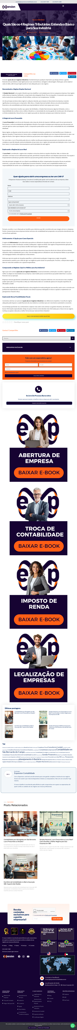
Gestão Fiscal (60, 754)
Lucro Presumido (49, 757)
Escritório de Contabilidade (23, 755)
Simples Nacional (42, 762)
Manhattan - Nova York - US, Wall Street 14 (49, 943)
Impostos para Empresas (25, 757)
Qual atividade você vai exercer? (17, 208)
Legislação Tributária (41, 757)
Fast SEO (34, 754)
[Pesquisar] (73, 338)
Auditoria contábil (13, 747)
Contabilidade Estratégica (41, 752)
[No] (75, 1026)
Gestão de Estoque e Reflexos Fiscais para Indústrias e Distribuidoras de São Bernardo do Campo (60, 727)
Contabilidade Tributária (8, 754)
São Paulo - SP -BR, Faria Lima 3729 (66, 930)
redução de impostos (47, 759)
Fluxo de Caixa (39, 754)
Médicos (63, 757)
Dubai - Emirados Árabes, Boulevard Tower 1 (66, 944)
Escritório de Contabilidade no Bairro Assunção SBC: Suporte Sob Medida (24, 726)
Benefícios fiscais (28, 747)
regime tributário (7, 762)
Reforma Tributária (57, 759)
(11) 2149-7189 (6, 949)
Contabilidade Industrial (64, 752)
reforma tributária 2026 (67, 759)
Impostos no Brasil (15, 757)
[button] (63, 6)
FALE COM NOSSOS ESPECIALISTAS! (38, 316)
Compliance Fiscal (43, 747)
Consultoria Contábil (55, 747)
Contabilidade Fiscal (53, 752)
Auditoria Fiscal (21, 747)
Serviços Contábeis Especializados (29, 761)
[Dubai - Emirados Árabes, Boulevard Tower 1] (59, 946)
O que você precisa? (13, 202)
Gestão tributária (67, 754)
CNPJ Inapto (35, 747)
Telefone (10, 196)
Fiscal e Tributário (39, 20)
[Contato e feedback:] (42, 978)
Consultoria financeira (14, 750)
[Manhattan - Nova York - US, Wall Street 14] (42, 945)
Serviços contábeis (17, 762)
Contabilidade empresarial (47, 750)
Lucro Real (56, 757)
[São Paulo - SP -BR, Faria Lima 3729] (59, 931)
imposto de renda (6, 757)
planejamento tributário (30, 759)
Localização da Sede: (52, 983)
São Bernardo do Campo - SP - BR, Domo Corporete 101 (48, 931)
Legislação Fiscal (33, 757)
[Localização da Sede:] (42, 984)
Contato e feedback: (52, 977)
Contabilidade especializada (30, 752)
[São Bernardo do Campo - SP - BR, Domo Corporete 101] (42, 932)
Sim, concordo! (32, 1027)
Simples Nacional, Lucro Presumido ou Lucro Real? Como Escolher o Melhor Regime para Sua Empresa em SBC (60, 713)
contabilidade (36, 749)
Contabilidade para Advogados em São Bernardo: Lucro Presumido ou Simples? (25, 712)
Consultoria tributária (26, 750)
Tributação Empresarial (65, 761)
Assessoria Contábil (6, 747)
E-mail (9, 191)
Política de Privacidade (43, 1027)
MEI (60, 757)
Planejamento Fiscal (13, 759)
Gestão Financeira (49, 754)
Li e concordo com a (20, 214)
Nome (9, 185)
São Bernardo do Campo (54, 761)
